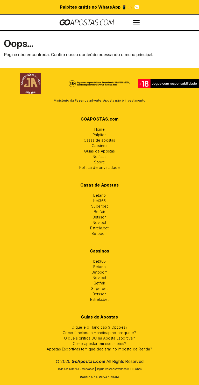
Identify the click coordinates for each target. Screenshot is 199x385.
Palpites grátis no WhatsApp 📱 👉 (96, 7)
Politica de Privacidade (99, 377)
